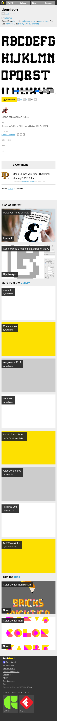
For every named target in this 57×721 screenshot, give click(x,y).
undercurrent (43, 21)
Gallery (23, 3)
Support (48, 3)
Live (34, 3)
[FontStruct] (3, 3)
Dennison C (10, 24)
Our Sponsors (8, 681)
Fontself (22, 711)
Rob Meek (27, 687)
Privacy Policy (9, 668)
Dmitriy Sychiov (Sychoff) (28, 24)
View (46, 91)
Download (10, 100)
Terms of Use (8, 665)
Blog (17, 576)
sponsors (25, 692)
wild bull (15, 21)
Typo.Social (11, 662)
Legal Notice (8, 675)
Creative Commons (8, 134)
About (5, 678)
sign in (10, 188)
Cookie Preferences (11, 672)
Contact (6, 684)
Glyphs (7, 711)
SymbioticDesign (28, 181)
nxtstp (33, 21)
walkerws (8, 18)
